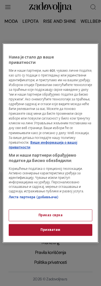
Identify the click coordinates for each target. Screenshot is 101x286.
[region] (50, 143)
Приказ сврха (50, 215)
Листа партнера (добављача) (33, 197)
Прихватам (50, 230)
